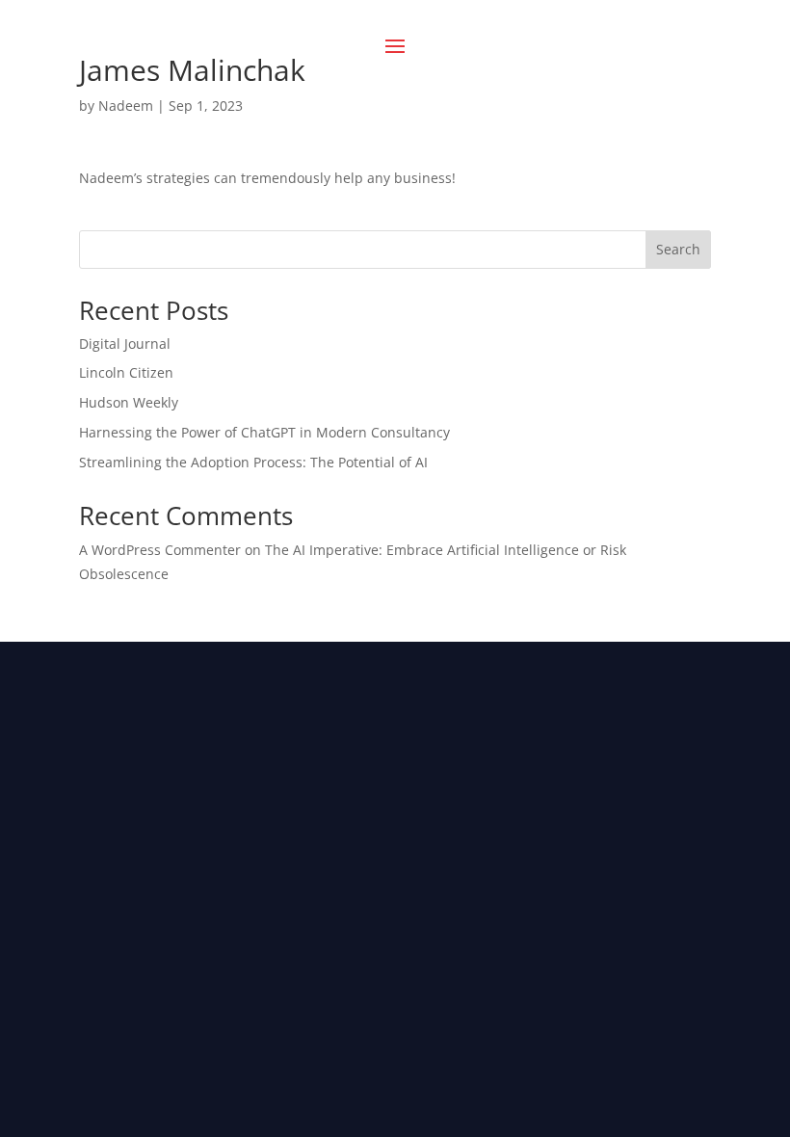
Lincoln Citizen (126, 372)
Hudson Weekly (128, 402)
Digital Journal (125, 343)
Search (678, 249)
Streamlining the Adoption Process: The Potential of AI (253, 462)
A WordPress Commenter (160, 550)
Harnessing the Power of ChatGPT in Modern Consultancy (264, 432)
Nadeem (125, 105)
